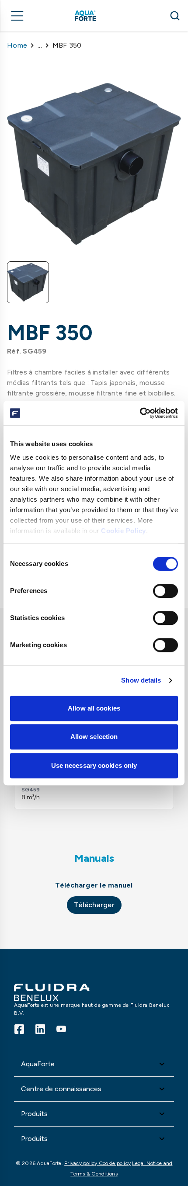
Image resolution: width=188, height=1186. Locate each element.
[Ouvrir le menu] (17, 15)
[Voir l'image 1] (28, 282)
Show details (141, 680)
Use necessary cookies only (94, 765)
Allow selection (94, 736)
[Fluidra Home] (98, 15)
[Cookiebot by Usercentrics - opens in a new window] (139, 413)
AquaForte (38, 1064)
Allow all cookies (94, 708)
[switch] (165, 591)
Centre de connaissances (61, 1089)
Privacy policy (81, 1163)
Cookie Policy (123, 530)
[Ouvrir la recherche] (175, 16)
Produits (34, 1114)
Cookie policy (115, 1163)
